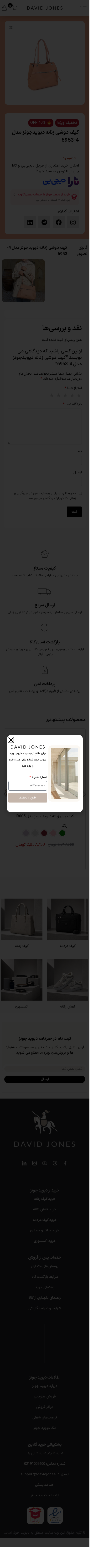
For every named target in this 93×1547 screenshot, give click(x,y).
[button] (11, 740)
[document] (44, 773)
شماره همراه (39, 777)
